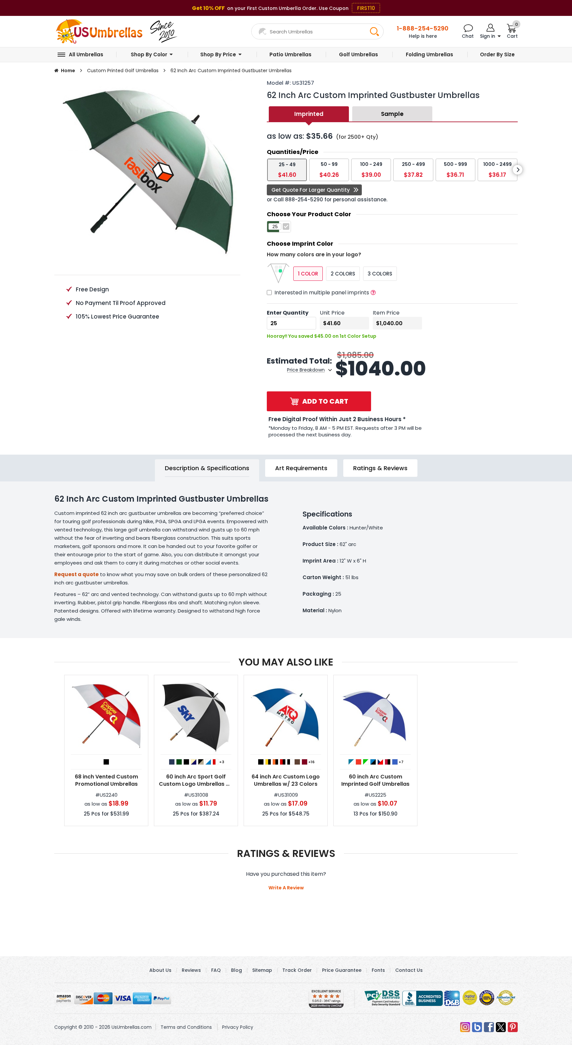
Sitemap (262, 970)
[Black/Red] (283, 762)
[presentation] (517, 169)
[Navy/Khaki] (194, 762)
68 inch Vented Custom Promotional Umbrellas (106, 780)
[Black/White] (290, 762)
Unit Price (332, 313)
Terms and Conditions (186, 1027)
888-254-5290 (304, 199)
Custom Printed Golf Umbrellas (123, 70)
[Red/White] (215, 762)
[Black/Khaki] (201, 762)
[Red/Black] (388, 762)
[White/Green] (366, 762)
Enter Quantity (288, 313)
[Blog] (477, 1027)
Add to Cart (325, 401)
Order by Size (497, 54)
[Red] (358, 762)
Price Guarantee (341, 970)
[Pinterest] (513, 1027)
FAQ (216, 970)
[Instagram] (465, 1027)
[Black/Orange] (275, 762)
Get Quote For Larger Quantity (310, 189)
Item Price (386, 313)
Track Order (297, 970)
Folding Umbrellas (429, 54)
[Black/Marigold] (268, 762)
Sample (392, 114)
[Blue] (395, 762)
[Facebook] (489, 1027)
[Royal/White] (208, 762)
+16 (311, 762)
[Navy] (172, 762)
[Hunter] (179, 762)
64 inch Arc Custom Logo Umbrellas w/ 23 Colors (286, 780)
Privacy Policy (237, 1027)
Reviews (191, 970)
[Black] (106, 762)
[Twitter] (501, 1027)
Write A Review (286, 887)
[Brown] (297, 762)
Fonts (378, 970)
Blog (236, 970)
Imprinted (308, 114)
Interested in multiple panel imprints (321, 292)
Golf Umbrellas (358, 54)
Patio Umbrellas (290, 54)
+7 (401, 762)
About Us (160, 970)
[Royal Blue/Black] (373, 762)
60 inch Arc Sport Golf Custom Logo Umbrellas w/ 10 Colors (196, 780)
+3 (221, 762)
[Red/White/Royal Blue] (380, 762)
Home (68, 70)
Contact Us (409, 970)
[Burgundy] (305, 762)
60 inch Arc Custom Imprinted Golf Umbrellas (375, 780)
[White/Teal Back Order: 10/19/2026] (351, 762)
